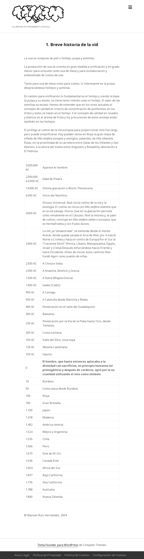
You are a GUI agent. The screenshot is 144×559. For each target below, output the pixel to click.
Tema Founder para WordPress (57, 545)
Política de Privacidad (47, 555)
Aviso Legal (21, 555)
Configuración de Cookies (109, 555)
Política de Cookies (76, 555)
